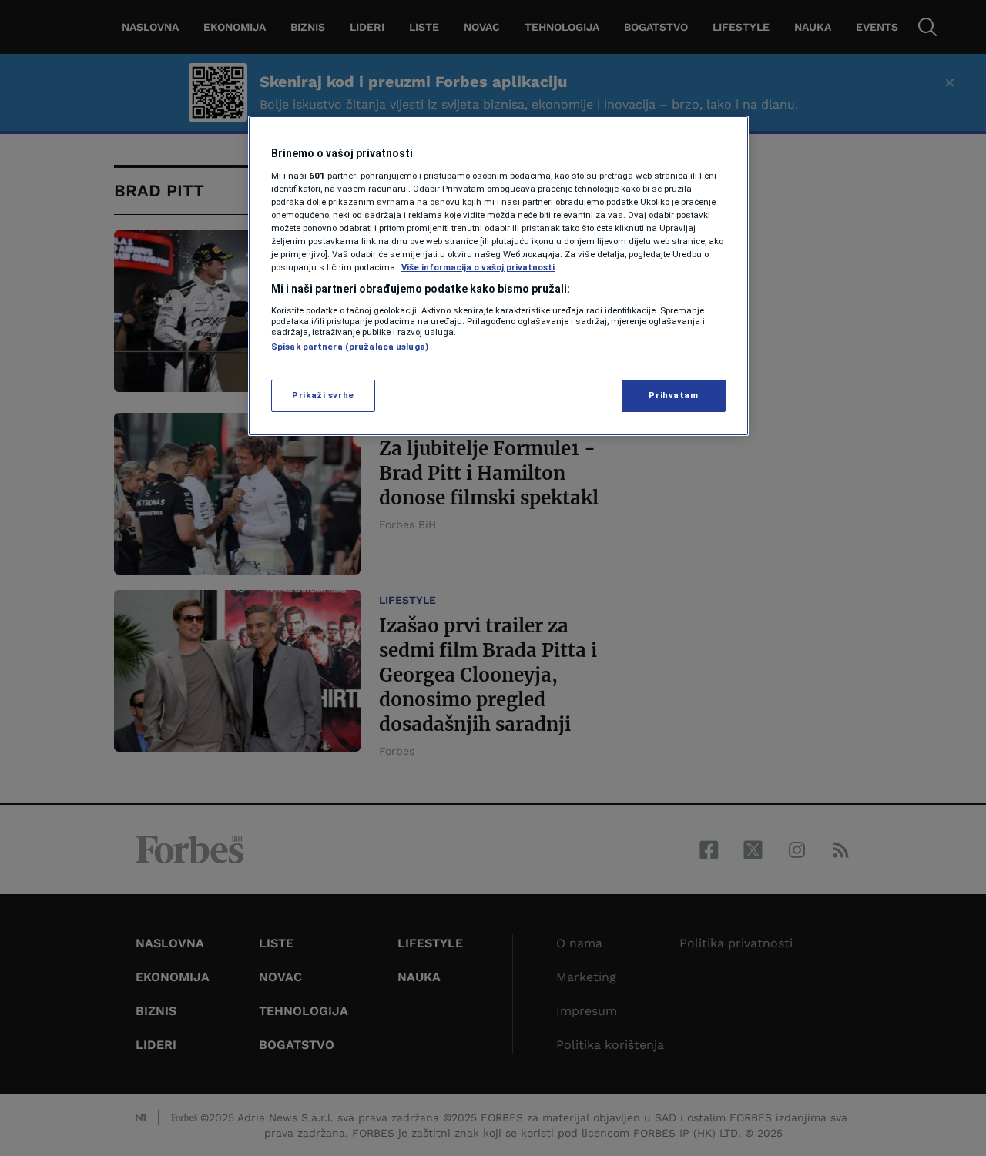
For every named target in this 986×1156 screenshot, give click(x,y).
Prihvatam (673, 395)
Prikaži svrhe (323, 395)
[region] (498, 276)
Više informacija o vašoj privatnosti (478, 267)
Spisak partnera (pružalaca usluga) (349, 346)
